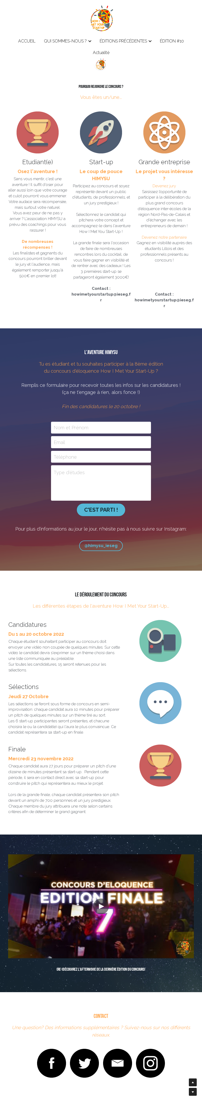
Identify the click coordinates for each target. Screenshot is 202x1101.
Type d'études (69, 472)
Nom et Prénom (71, 427)
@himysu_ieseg (101, 545)
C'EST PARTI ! (101, 510)
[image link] (51, 1063)
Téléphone (65, 456)
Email (59, 442)
